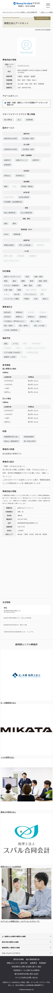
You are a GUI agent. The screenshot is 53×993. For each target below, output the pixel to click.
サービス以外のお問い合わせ (26, 978)
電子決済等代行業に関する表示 (26, 974)
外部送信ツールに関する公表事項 (26, 970)
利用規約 (42, 963)
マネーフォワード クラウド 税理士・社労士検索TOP (19, 12)
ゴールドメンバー (23, 65)
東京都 (26, 76)
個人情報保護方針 (33, 959)
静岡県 (33, 76)
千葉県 (20, 76)
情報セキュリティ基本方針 (17, 963)
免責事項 (33, 963)
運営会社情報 (18, 959)
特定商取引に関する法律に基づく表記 (26, 967)
